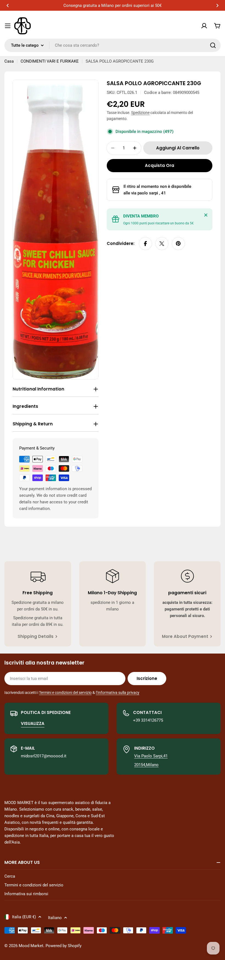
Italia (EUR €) (24, 916)
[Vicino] (206, 215)
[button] (7, 5)
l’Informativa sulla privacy (117, 692)
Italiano (55, 917)
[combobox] (112, 45)
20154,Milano (146, 764)
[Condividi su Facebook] (145, 243)
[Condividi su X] (161, 243)
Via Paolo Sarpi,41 (151, 756)
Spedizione (140, 112)
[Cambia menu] (7, 26)
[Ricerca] (213, 45)
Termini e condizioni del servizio (65, 692)
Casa (9, 61)
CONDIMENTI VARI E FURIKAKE (50, 61)
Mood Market (31, 945)
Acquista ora (159, 165)
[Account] (204, 26)
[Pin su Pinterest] (178, 243)
